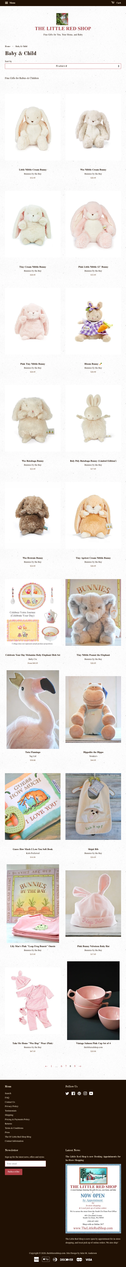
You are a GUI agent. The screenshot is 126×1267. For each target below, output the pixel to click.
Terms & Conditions (14, 1128)
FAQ (7, 1097)
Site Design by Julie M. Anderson (81, 1253)
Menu (12, 2)
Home (7, 47)
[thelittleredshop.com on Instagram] (85, 1094)
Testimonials (10, 1110)
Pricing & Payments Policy (17, 1119)
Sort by (8, 61)
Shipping (9, 1114)
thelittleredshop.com (56, 1253)
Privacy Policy (11, 1106)
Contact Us (10, 1101)
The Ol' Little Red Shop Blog (18, 1136)
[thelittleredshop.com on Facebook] (73, 1094)
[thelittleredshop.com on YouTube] (91, 1094)
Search (8, 1093)
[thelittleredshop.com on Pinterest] (79, 1094)
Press (7, 1132)
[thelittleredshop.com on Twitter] (67, 1094)
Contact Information (14, 1140)
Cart (118, 3)
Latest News (72, 1150)
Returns (8, 1123)
